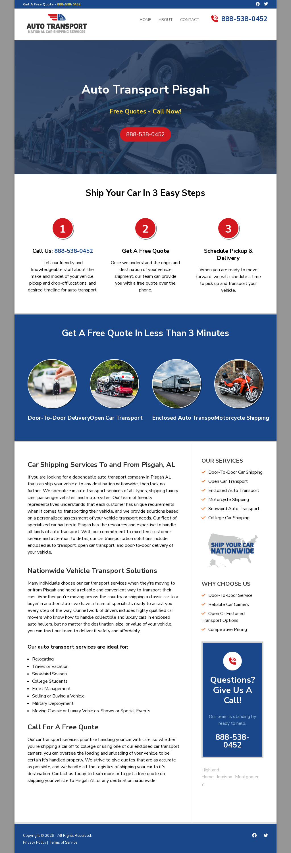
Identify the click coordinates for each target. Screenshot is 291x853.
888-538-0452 (68, 4)
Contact (189, 20)
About (166, 20)
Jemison (224, 777)
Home (145, 20)
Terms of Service (63, 842)
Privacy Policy (34, 842)
